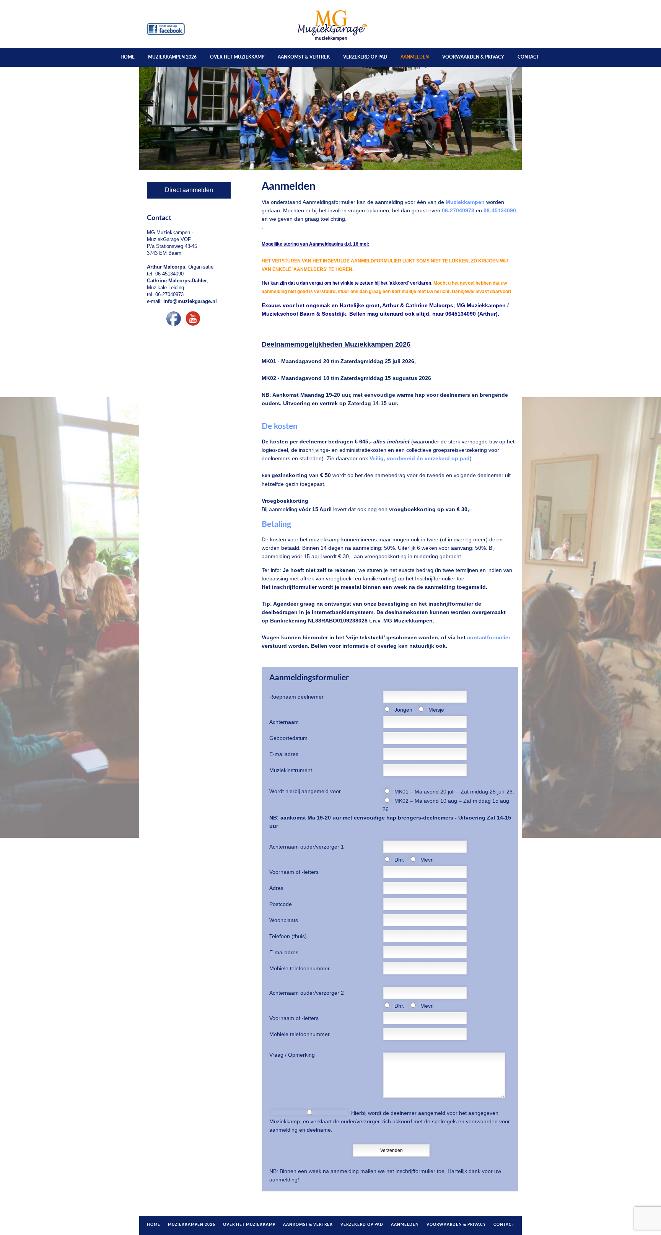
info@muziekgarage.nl (190, 301)
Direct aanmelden (189, 190)
